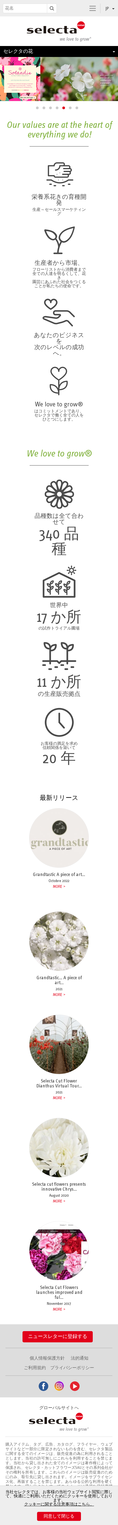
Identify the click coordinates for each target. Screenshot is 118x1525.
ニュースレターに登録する (57, 1336)
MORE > (59, 995)
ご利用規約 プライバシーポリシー (59, 1368)
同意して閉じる (59, 1516)
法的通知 (79, 1358)
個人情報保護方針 (47, 1358)
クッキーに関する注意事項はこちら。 (59, 1504)
